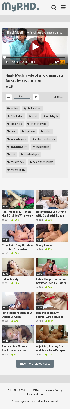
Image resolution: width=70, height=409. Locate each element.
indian (47, 131)
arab (35, 116)
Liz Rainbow (33, 108)
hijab (13, 131)
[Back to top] (63, 401)
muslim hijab (31, 154)
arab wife (16, 123)
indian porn (42, 146)
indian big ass (18, 139)
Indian (14, 108)
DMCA (35, 390)
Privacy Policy (53, 390)
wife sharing (17, 169)
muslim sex (17, 162)
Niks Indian (16, 116)
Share (60, 97)
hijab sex (29, 131)
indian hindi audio (45, 139)
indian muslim (18, 146)
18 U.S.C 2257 (16, 390)
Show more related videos (35, 363)
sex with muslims (42, 162)
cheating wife (38, 123)
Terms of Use (35, 394)
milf (12, 154)
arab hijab (52, 116)
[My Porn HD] (20, 7)
